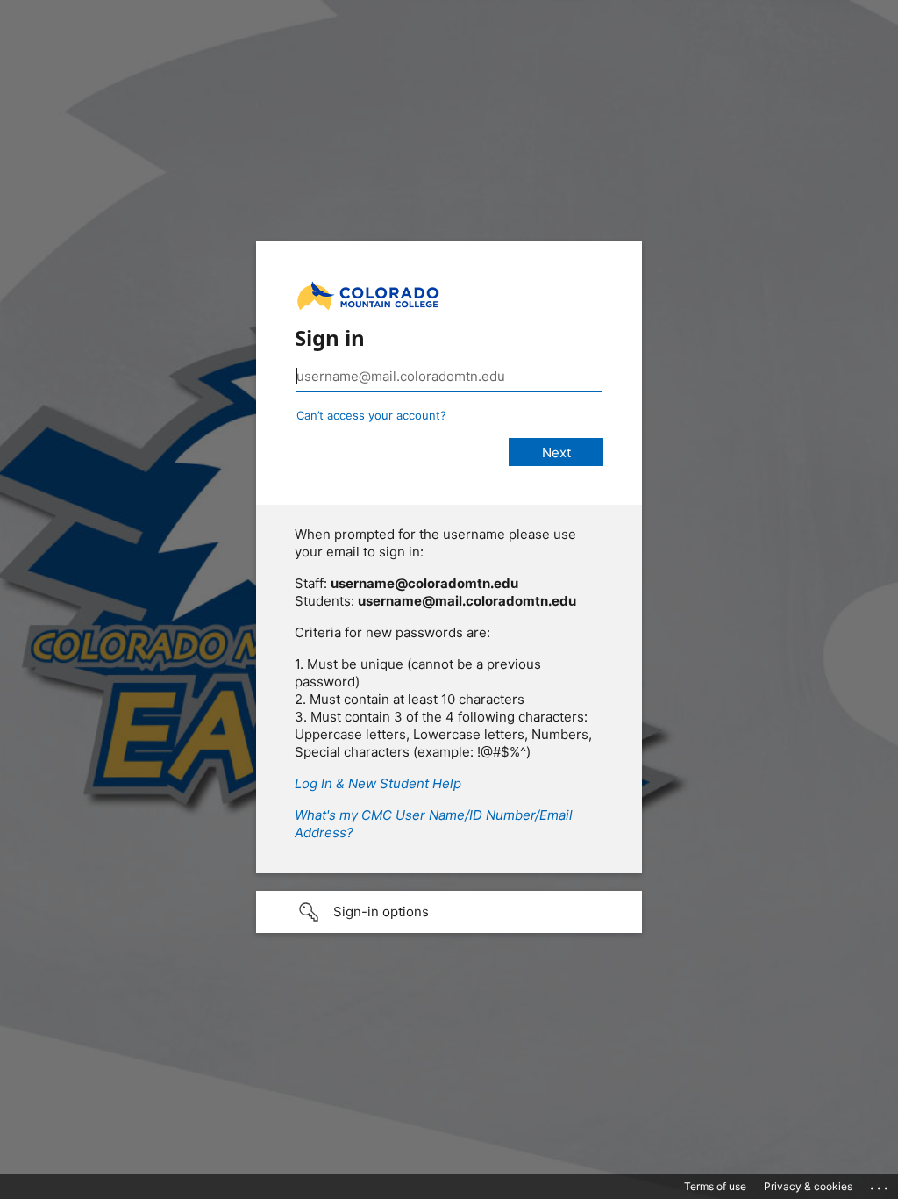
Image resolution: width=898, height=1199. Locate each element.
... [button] (880, 1184)
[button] (449, 912)
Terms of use (715, 1186)
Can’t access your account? (371, 415)
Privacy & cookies (808, 1186)
